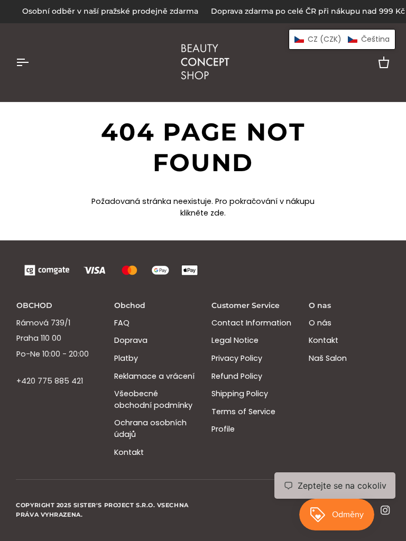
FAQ (122, 323)
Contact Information (251, 323)
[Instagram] (385, 510)
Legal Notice (235, 340)
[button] (342, 39)
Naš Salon (328, 358)
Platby (126, 358)
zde (217, 213)
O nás (320, 323)
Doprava (130, 340)
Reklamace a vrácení (154, 376)
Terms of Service (243, 411)
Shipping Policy (239, 393)
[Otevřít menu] (32, 62)
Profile (223, 429)
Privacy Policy (236, 358)
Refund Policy (236, 376)
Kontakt (129, 452)
